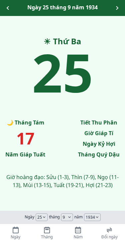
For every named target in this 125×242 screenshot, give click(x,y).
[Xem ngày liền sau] (117, 8)
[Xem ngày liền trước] (8, 8)
